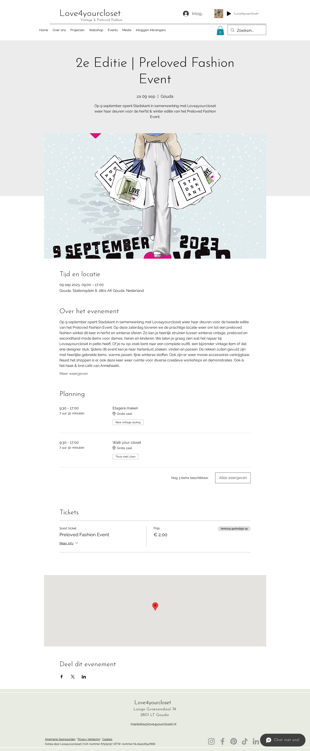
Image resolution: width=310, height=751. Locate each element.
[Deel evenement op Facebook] (61, 676)
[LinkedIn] (255, 741)
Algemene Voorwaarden (60, 739)
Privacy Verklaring (89, 739)
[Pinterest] (233, 741)
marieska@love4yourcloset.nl (153, 724)
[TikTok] (244, 741)
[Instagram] (211, 741)
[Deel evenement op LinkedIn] (84, 676)
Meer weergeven (73, 373)
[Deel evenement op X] (73, 676)
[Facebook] (222, 741)
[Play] (229, 13)
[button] (220, 30)
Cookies (107, 739)
